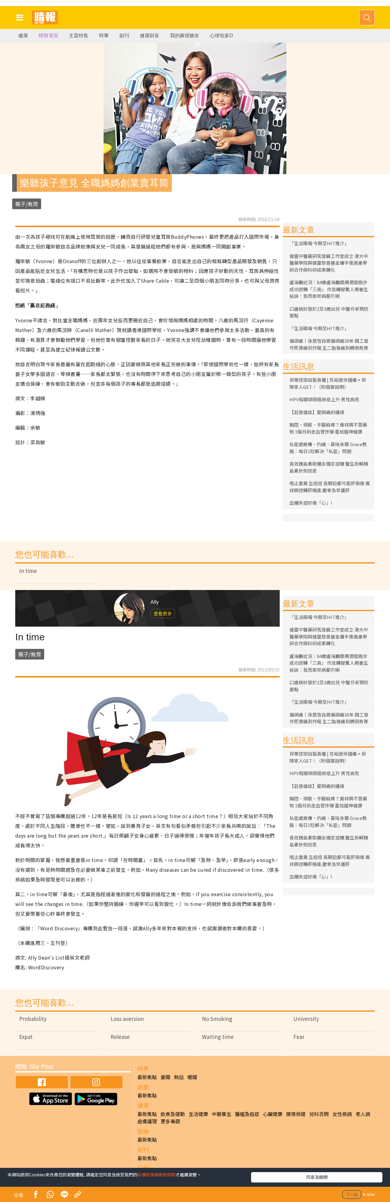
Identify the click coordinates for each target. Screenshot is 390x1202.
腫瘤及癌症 (247, 1114)
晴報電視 (48, 35)
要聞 (165, 1077)
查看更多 (163, 613)
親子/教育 (26, 204)
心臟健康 (272, 1114)
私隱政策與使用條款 (156, 1175)
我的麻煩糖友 (184, 35)
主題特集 (78, 35)
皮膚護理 (147, 1121)
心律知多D (221, 35)
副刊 (124, 35)
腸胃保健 (296, 1114)
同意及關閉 (317, 1177)
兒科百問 (319, 1114)
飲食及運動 (173, 1114)
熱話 (179, 1077)
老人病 (363, 1114)
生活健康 (198, 1114)
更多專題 (170, 1121)
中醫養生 (221, 1114)
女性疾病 (342, 1114)
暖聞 (192, 1077)
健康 (23, 35)
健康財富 (149, 35)
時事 (104, 35)
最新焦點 (147, 1077)
